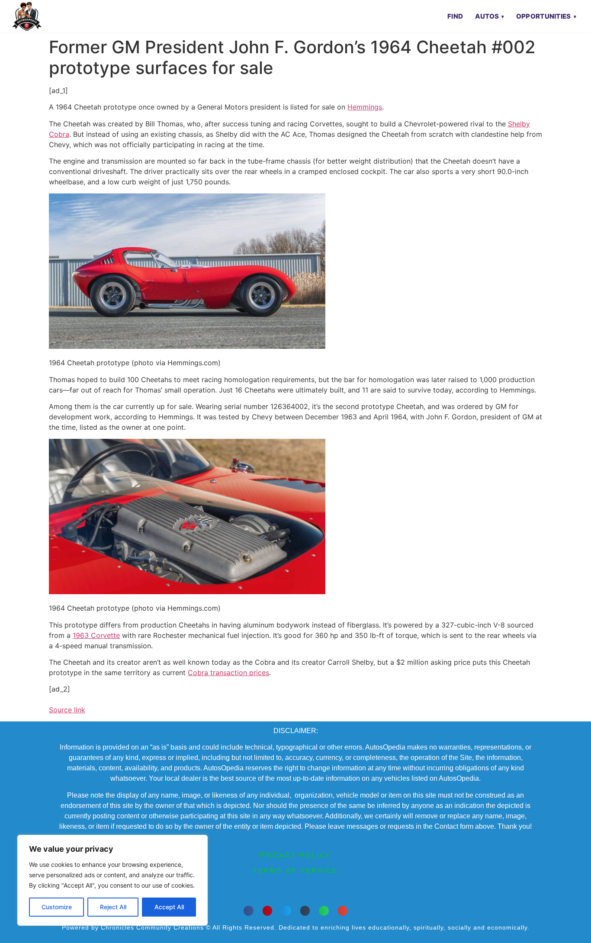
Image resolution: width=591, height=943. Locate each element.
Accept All (169, 907)
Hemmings (364, 107)
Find (455, 16)
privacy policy (295, 855)
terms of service (295, 870)
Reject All (113, 907)
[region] (112, 880)
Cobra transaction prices (228, 672)
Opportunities (543, 16)
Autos (487, 16)
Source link (67, 709)
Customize (57, 907)
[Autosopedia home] (27, 16)
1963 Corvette (96, 635)
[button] (249, 911)
